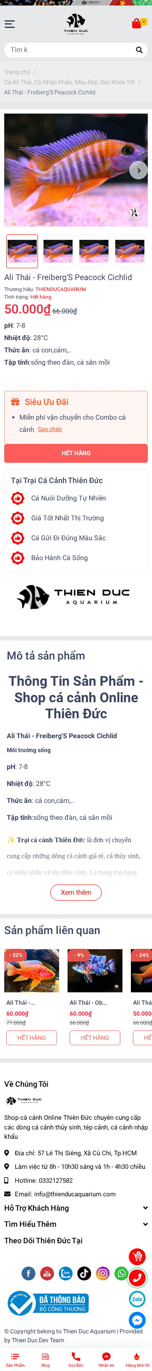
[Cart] (137, 24)
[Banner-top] (76, 2)
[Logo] (46, 1303)
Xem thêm (76, 892)
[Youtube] (48, 1274)
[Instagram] (103, 1274)
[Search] (139, 50)
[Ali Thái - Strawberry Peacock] (31, 971)
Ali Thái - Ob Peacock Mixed (90, 1006)
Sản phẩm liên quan (52, 930)
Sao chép (50, 429)
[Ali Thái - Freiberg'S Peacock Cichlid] (76, 170)
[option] (76, 170)
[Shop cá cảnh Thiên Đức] (76, 597)
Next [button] (138, 170)
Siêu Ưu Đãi (45, 402)
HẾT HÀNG (31, 1037)
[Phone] (137, 1277)
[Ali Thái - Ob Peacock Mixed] (95, 971)
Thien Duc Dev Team (38, 1340)
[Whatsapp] (121, 1274)
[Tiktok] (85, 1274)
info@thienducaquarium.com (75, 1194)
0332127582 (56, 1180)
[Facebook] (29, 1274)
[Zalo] (66, 1274)
